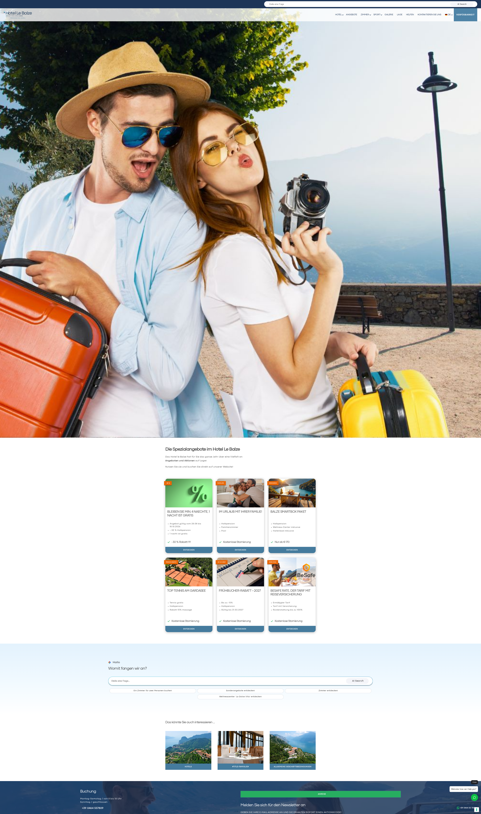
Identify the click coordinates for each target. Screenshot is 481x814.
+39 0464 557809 (92, 808)
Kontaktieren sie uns (429, 15)
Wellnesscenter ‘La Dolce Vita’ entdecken (240, 697)
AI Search (462, 4)
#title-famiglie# (240, 766)
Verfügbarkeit (465, 14)
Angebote (351, 15)
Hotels (188, 766)
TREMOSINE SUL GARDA (17, 18)
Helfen (410, 15)
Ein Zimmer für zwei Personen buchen (153, 691)
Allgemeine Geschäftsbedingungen (293, 766)
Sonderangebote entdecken (240, 691)
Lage (399, 15)
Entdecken (189, 550)
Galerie (389, 15)
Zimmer (365, 15)
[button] (357, 681)
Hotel (338, 15)
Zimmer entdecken (328, 691)
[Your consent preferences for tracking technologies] (476, 809)
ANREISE (322, 794)
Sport (376, 15)
